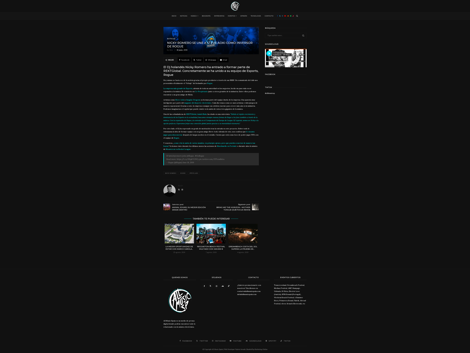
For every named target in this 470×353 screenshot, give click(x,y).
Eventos (231, 16)
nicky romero (170, 173)
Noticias (183, 16)
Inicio (174, 16)
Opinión (243, 16)
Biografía (206, 16)
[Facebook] (277, 15)
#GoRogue (199, 156)
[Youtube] (285, 15)
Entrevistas (219, 16)
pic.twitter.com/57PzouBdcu (211, 159)
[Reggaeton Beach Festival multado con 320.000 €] (211, 233)
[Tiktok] (293, 15)
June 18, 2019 (188, 162)
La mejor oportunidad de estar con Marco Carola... (179, 247)
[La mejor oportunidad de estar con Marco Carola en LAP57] (179, 233)
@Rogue (190, 156)
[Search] (297, 15)
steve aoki (194, 173)
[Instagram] (282, 15)
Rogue (182, 173)
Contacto (269, 16)
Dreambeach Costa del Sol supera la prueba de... (243, 247)
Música (194, 16)
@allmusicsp (270, 93)
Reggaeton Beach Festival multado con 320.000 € (211, 247)
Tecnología (256, 16)
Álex (171, 50)
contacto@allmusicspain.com (248, 291)
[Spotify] (290, 15)
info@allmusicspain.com (246, 294)
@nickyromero (175, 156)
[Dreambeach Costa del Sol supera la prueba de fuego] (243, 233)
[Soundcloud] (288, 15)
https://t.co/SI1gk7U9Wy (188, 159)
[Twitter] (280, 15)
